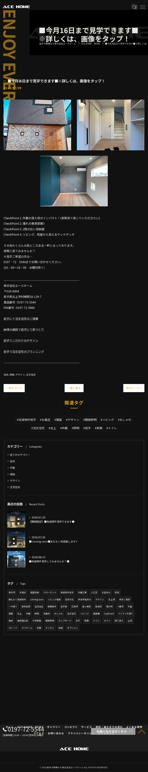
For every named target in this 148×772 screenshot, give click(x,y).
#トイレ (111, 428)
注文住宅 (31, 374)
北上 (19, 613)
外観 (28, 613)
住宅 (6, 374)
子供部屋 (36, 620)
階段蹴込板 (22, 620)
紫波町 (98, 606)
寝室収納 (34, 592)
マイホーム (27, 627)
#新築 (98, 428)
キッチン (49, 627)
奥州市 (12, 592)
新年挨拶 (26, 606)
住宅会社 (39, 606)
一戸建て (13, 606)
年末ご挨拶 (124, 599)
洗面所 (46, 613)
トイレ (96, 620)
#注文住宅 (38, 428)
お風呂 (22, 592)
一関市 (120, 606)
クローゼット (49, 592)
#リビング (107, 419)
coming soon (36, 599)
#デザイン (72, 419)
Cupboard (109, 613)
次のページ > (134, 388)
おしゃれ (58, 613)
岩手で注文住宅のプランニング (24, 351)
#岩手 (87, 428)
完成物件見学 (67, 592)
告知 (117, 592)
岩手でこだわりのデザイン (21, 340)
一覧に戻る (74, 388)
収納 (60, 627)
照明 (37, 613)
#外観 (64, 428)
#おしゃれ (124, 419)
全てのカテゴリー (20, 454)
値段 (12, 374)
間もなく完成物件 (17, 599)
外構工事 (82, 592)
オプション (72, 627)
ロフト (107, 620)
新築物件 (52, 606)
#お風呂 (45, 419)
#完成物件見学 (26, 419)
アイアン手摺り (125, 613)
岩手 (78, 620)
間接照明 (49, 620)
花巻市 (74, 606)
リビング (84, 613)
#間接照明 (90, 419)
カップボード (64, 620)
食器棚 (96, 613)
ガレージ (13, 627)
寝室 (11, 613)
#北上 (52, 428)
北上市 (111, 599)
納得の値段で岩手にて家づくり (24, 329)
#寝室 (58, 419)
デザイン (20, 374)
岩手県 (64, 606)
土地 (130, 620)
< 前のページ (14, 388)
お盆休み (106, 592)
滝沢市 (109, 606)
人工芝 (94, 592)
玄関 (39, 627)
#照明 (75, 428)
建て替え (119, 620)
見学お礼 (69, 599)
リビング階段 (54, 599)
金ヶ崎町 (86, 606)
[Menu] (142, 7)
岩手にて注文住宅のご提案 (21, 318)
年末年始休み (84, 599)
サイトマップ (106, 733)
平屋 (12, 467)
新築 (86, 620)
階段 (11, 620)
